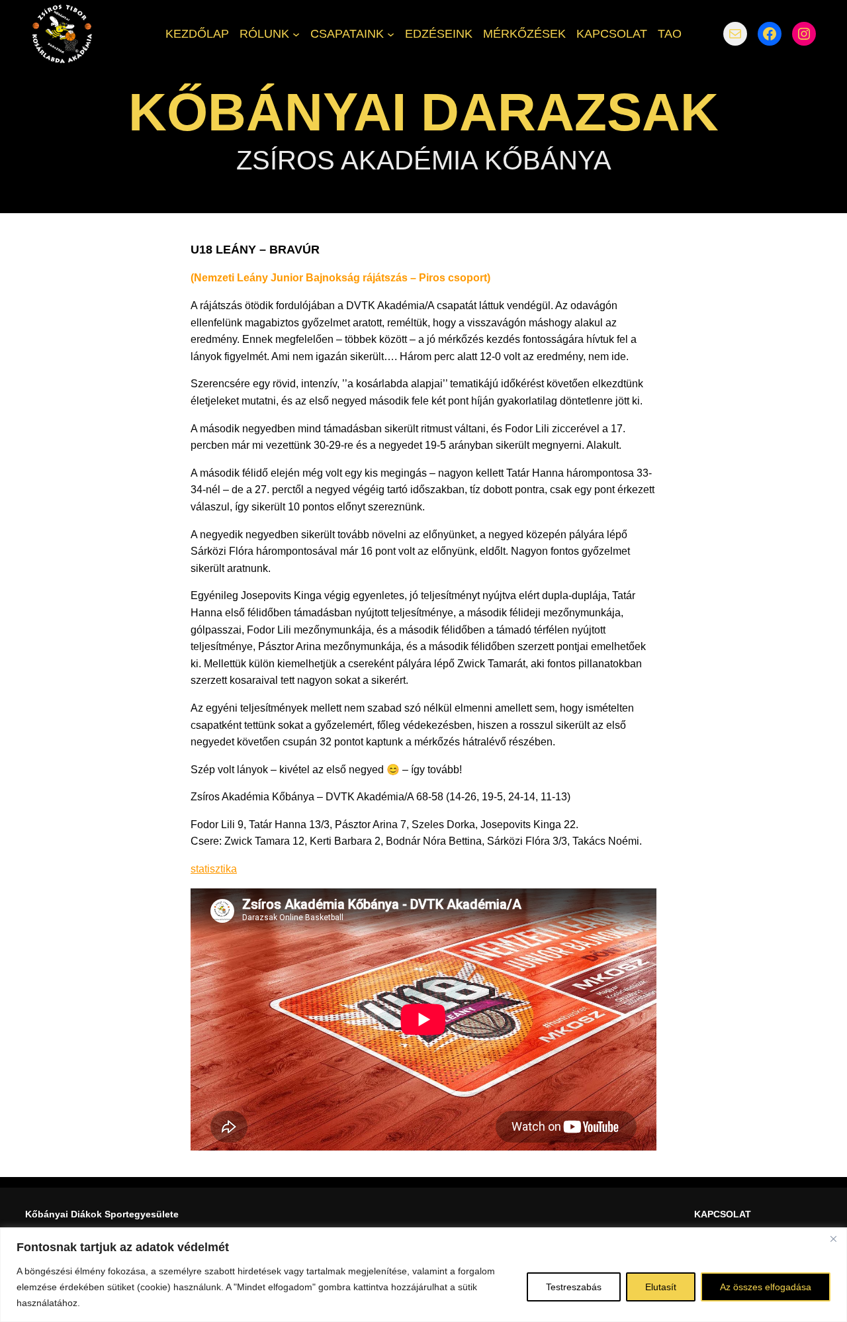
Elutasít (660, 1287)
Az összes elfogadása (765, 1287)
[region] (423, 1274)
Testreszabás (574, 1287)
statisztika (214, 868)
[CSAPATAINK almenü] (390, 33)
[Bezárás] (833, 1239)
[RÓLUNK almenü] (296, 33)
